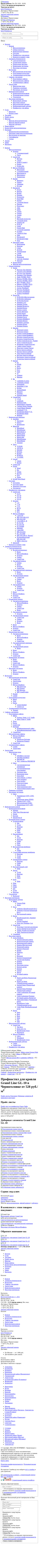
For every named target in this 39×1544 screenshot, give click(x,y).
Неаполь (20, 952)
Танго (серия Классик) (24, 342)
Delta (18, 830)
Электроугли (9, 1444)
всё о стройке (30, 1469)
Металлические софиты (21, 81)
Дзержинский (9, 1376)
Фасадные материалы (16, 99)
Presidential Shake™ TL (24, 412)
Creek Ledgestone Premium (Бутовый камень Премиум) (26, 997)
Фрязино (8, 1432)
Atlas (18, 208)
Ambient (19, 375)
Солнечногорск (10, 1424)
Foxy (18, 370)
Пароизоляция (18, 834)
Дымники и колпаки (20, 88)
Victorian (20, 393)
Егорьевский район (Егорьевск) (15, 1379)
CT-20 (19, 399)
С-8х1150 (20, 515)
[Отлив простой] (7, 1140)
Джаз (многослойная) (24, 353)
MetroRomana (21, 439)
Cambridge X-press (23, 381)
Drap (18, 240)
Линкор (15, 710)
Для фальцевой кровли (20, 575)
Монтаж (7, 119)
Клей (14, 879)
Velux (14, 754)
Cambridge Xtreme (23, 382)
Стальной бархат (22, 202)
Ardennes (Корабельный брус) (27, 909)
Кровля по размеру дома (21, 57)
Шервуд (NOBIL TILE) (24, 284)
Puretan (19, 200)
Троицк (7, 1430)
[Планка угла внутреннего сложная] (13, 1180)
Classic (19, 160)
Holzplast (16, 727)
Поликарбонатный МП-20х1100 (23, 538)
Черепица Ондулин (19, 486)
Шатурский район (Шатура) (14, 1437)
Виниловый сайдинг (20, 101)
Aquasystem (17, 748)
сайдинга (35, 1203)
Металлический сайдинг (21, 104)
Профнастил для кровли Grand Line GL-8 (15, 1245)
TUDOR (19, 446)
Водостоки (12, 70)
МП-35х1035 (21, 532)
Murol (15, 699)
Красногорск (9, 1396)
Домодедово (9, 1378)
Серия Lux (20, 706)
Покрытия (16, 188)
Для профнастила (19, 585)
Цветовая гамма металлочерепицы (20, 133)
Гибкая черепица (18, 50)
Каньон (19, 969)
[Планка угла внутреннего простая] (13, 1173)
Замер (7, 142)
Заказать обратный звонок (10, 14)
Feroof (15, 466)
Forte (18, 372)
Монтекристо (21, 173)
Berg (18, 1014)
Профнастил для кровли (21, 55)
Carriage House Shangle (24, 406)
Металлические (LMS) (24, 803)
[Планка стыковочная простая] (11, 1154)
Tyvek (19, 825)
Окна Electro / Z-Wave (24, 777)
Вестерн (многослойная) (25, 355)
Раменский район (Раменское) (15, 1417)
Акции (7, 141)
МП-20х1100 (21, 519)
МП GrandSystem (22, 692)
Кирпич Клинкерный (24, 958)
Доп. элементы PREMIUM (26, 761)
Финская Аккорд (22, 332)
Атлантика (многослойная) (26, 359)
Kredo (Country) (22, 162)
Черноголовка (9, 1433)
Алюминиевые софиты (21, 82)
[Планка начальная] (8, 1151)
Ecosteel (19, 231)
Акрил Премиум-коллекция (26, 929)
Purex (18, 217)
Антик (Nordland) (23, 288)
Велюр (19, 193)
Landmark (20, 401)
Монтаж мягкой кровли (17, 122)
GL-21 (19, 499)
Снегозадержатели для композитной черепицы (17, 1223)
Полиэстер (20, 197)
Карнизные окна (22, 774)
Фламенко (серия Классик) (26, 344)
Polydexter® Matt (22, 239)
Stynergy (15, 151)
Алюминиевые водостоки (21, 75)
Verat (14, 701)
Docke (15, 703)
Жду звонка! (7, 1494)
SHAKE (19, 450)
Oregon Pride (21, 903)
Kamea (19, 164)
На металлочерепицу (20, 550)
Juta (18, 823)
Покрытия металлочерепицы (18, 131)
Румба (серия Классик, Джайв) (27, 341)
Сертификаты (13, 137)
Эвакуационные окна (24, 787)
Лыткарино (9, 1403)
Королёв (7, 1392)
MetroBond (20, 428)
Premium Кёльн (22, 324)
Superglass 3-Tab (22, 386)
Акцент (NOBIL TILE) (24, 281)
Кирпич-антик (22, 967)
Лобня (7, 1401)
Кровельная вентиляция (21, 93)
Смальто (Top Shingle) (24, 271)
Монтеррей (20, 169)
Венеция (20, 956)
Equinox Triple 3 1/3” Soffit (25, 717)
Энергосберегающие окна (25, 788)
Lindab (15, 696)
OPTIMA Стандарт (23, 756)
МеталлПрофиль (22, 554)
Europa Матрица (22, 311)
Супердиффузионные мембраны (24, 852)
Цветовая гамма (18, 242)
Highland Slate (21, 402)
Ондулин (16, 53)
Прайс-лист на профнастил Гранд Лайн (14, 1106)
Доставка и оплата (7, 1199)
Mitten (15, 716)
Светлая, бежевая (23, 259)
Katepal (15, 361)
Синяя (19, 253)
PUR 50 (19, 224)
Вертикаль (20, 1032)
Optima (19, 557)
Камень (19, 961)
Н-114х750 (20, 524)
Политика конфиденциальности (12, 1464)
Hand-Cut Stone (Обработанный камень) (25, 982)
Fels (18, 1020)
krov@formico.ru (6, 9)
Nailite (15, 976)
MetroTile (16, 426)
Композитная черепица (21, 51)
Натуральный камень (24, 914)
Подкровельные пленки (21, 95)
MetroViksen (21, 435)
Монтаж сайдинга (15, 124)
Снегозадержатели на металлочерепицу (14, 1220)
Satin (18, 235)
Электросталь (9, 1442)
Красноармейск (10, 1394)
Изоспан (20, 827)
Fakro (14, 763)
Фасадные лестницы (20, 68)
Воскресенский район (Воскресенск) (17, 1374)
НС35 (19, 508)
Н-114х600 (20, 526)
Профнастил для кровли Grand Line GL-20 (15, 1237)
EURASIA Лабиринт (24, 299)
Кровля (11, 46)
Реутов (7, 1419)
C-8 (18, 503)
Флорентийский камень (25, 939)
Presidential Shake (22, 413)
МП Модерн (21, 690)
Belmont (19, 415)
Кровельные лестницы (20, 66)
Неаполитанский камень (25, 941)
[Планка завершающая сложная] (12, 1147)
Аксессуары (13, 84)
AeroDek (16, 419)
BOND (19, 453)
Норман (19, 195)
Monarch (19, 392)
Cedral (15, 1043)
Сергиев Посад (10, 1421)
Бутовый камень (22, 974)
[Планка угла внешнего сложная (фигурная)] (16, 1165)
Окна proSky (21, 781)
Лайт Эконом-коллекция (25, 932)
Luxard (15, 459)
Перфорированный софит (25, 728)
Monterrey (20, 180)
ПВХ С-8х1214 (22, 541)
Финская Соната (22, 330)
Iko (14, 379)
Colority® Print (22, 233)
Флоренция (20, 424)
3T (18, 373)
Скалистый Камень (23, 959)
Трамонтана (21, 177)
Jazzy (18, 366)
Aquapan (20, 443)
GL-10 (19, 495)
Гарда (19, 155)
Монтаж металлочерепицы (18, 121)
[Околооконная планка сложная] (12, 1136)
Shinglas (15, 328)
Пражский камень (23, 947)
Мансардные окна (19, 86)
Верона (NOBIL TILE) (24, 279)
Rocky (19, 368)
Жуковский (8, 1381)
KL (18, 362)
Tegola (15, 268)
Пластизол (20, 206)
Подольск (8, 1415)
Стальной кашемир (23, 230)
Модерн (19, 159)
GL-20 (19, 497)
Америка (31, 1067)
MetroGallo (20, 437)
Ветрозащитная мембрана (21, 847)
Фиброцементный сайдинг (22, 106)
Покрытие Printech (23, 741)
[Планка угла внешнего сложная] (12, 1169)
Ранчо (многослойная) (24, 350)
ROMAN (20, 455)
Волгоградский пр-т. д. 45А (10, 1297)
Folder (19, 828)
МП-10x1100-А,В (23, 517)
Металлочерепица (19, 48)
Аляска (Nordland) (23, 293)
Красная (19, 246)
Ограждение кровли (20, 62)
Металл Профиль (18, 168)
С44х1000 (20, 530)
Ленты (15, 870)
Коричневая (21, 244)
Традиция (20, 421)
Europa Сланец (22, 310)
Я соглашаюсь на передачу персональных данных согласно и (19, 1490)
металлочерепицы (13, 1203)
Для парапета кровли (20, 612)
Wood (19, 468)
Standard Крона (22, 308)
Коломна (8, 1390)
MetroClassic (21, 433)
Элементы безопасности (17, 59)
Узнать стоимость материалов (12, 1541)
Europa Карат (21, 313)
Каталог (7, 44)
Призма (19, 204)
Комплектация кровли (16, 91)
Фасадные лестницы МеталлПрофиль (13, 1227)
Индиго (15, 1065)
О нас (7, 110)
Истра (7, 1388)
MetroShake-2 (21, 432)
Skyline (19, 388)
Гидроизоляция (18, 821)
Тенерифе (22, 1069)
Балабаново (9, 1368)
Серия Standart (22, 705)
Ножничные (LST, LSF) (25, 805)
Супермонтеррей (22, 153)
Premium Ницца (22, 321)
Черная (19, 255)
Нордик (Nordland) (23, 290)
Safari (18, 210)
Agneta (19, 215)
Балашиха (8, 1370)
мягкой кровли (25, 1203)
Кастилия (8, 1065)
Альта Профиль (18, 938)
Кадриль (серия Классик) (25, 339)
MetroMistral (21, 441)
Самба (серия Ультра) (24, 346)
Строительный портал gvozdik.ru (23, 1480)
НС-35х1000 (21, 534)
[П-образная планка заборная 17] (12, 1183)
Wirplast (15, 810)
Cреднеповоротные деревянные (23, 766)
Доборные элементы (25, 1096)
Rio (18, 470)
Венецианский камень (24, 943)
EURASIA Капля (22, 301)
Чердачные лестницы (20, 90)
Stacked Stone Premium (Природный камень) (24, 989)
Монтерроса (21, 175)
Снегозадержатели (19, 60)
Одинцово (8, 1414)
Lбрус (19, 1036)
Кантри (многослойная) (25, 352)
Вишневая (20, 257)
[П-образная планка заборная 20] (12, 1187)
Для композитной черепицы (22, 570)
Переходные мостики (20, 64)
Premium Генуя (22, 317)
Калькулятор (17, 262)
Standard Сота (21, 302)
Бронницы (8, 1372)
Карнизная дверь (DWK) (25, 799)
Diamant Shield (22, 395)
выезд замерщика (7, 1196)
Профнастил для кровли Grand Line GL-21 (15, 1241)
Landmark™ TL (22, 410)
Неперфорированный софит (26, 730)
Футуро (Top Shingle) (24, 273)
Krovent (15, 816)
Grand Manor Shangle (24, 408)
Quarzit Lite (20, 222)
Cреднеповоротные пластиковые (23, 769)
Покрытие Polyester (23, 739)
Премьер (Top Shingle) (24, 275)
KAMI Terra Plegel (19, 479)
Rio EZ (19, 473)
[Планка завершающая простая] (12, 1143)
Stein (18, 1018)
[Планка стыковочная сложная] (12, 1158)
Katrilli (19, 364)
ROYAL (19, 452)
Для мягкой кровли (19, 561)
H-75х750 (20, 523)
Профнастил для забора (21, 108)
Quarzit (19, 213)
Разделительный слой (20, 867)
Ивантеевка (9, 1386)
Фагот (19, 972)
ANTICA (20, 448)
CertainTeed (16, 397)
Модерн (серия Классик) (25, 337)
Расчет (3, 1201)
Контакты (8, 144)
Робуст (19, 423)
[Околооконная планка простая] (12, 1129)
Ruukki (15, 179)
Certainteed (16, 934)
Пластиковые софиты (20, 79)
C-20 (18, 504)
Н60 (18, 510)
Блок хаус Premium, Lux (25, 923)
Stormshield (20, 384)
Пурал (19, 190)
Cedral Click (17, 1045)
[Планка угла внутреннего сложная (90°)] (15, 1176)
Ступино (8, 1428)
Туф (18, 954)
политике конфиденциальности (25, 1490)
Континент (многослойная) (26, 357)
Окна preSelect (22, 779)
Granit (19, 226)
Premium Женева (22, 315)
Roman (19, 463)
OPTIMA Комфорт (23, 757)
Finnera (19, 182)
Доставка (8, 115)
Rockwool (16, 896)
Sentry (19, 905)
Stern (18, 1012)
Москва (7, 1406)
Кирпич (19, 963)
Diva (18, 475)
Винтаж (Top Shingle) (24, 270)
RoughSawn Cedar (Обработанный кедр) (24, 1004)
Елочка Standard (22, 921)
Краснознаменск (10, 1397)
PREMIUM (20, 759)
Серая (19, 248)
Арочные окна (22, 772)
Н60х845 (20, 528)
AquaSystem (17, 737)
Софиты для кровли (15, 77)
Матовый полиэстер (24, 219)
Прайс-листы (9, 117)
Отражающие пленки (20, 859)
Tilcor (14, 444)
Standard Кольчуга (23, 306)
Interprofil (16, 543)
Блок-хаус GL (21, 1029)
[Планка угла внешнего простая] (12, 1162)
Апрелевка (8, 1367)
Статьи (11, 139)
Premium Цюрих (22, 326)
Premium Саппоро (23, 322)
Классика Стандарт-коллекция (27, 927)
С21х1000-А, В (22, 521)
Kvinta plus (20, 166)
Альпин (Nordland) (23, 291)
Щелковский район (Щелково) (15, 1439)
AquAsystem (17, 681)
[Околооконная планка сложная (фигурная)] (16, 1133)
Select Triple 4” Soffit (23, 719)
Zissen (19, 477)
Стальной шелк (22, 220)
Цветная (19, 261)
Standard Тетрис (22, 304)
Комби (19, 950)
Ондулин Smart (18, 484)
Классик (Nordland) (23, 286)
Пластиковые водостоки (21, 73)
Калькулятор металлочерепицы (15, 128)
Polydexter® (21, 237)
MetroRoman (21, 430)
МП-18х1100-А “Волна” (25, 535)
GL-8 (18, 494)
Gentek (15, 747)
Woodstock (20, 1038)
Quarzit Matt (21, 228)
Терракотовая (21, 251)
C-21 (18, 506)
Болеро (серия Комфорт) (25, 333)
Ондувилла (16, 488)
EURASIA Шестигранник (25, 297)
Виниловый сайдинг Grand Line (12, 1216)
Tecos (14, 721)
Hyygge (19, 186)
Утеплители (17, 97)
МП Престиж (21, 686)
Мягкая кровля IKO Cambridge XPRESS (19, 1058)
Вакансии (12, 111)
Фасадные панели (19, 102)
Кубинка (8, 1399)
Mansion (19, 377)
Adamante (20, 184)
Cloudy (19, 211)
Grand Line (16, 157)
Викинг (19, 191)
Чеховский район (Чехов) (13, 1435)
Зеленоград (8, 1383)
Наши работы (9, 126)
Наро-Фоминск (10, 1408)
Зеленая (19, 250)
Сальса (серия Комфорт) (25, 335)
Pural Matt (20, 199)
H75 (18, 512)
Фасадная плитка (22, 965)
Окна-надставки (22, 783)
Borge (19, 552)
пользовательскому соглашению (15, 1492)
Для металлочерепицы (20, 601)
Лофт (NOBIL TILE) (24, 277)
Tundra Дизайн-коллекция (25, 930)
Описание (14, 1096)
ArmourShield (21, 390)
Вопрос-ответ (13, 113)
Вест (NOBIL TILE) (23, 282)
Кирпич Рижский (23, 949)
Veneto (19, 472)
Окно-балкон (21, 785)
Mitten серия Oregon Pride (29, 1052)
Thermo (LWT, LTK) (23, 801)
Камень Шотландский (24, 945)
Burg (18, 1016)
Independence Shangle (24, 404)
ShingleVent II (17, 818)
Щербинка (8, 1441)
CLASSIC (20, 457)
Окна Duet (20, 776)
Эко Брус (20, 1027)
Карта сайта (5, 1460)
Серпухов (8, 1423)
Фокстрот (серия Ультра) (25, 348)
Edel (18, 1021)
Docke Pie (16, 295)
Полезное (8, 130)
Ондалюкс (16, 483)
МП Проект (21, 688)
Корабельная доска (23, 1030)
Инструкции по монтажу (17, 135)
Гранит (19, 970)
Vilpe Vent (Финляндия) (21, 812)
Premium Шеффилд (23, 319)
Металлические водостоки (22, 71)
